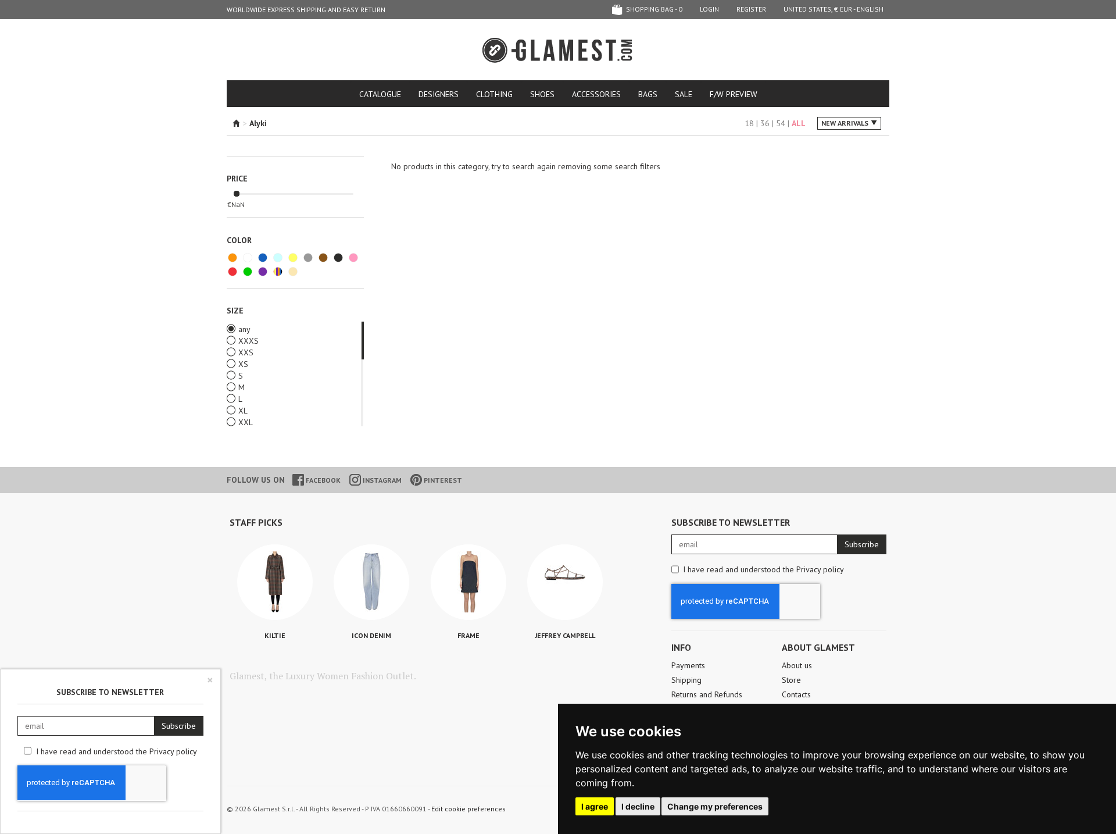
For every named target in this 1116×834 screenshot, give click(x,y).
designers (439, 94)
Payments (688, 665)
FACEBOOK (322, 480)
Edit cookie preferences (468, 808)
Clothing (494, 94)
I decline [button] (637, 806)
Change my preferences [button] (715, 806)
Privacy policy (820, 569)
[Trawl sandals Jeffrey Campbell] (565, 582)
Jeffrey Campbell (565, 635)
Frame (468, 635)
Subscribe (862, 544)
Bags (647, 94)
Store (791, 680)
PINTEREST (442, 480)
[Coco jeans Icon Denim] (371, 582)
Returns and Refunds (706, 694)
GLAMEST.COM (558, 50)
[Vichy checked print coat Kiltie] (275, 582)
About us (797, 665)
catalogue (380, 94)
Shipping (686, 680)
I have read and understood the (763, 569)
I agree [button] (594, 806)
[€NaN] (236, 194)
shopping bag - (653, 9)
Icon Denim (371, 635)
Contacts (796, 694)
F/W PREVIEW (733, 94)
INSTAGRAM (381, 480)
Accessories (596, 94)
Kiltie (274, 635)
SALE (683, 94)
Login (709, 9)
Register (751, 9)
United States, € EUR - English (834, 9)
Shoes (542, 94)
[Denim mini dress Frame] (468, 582)
